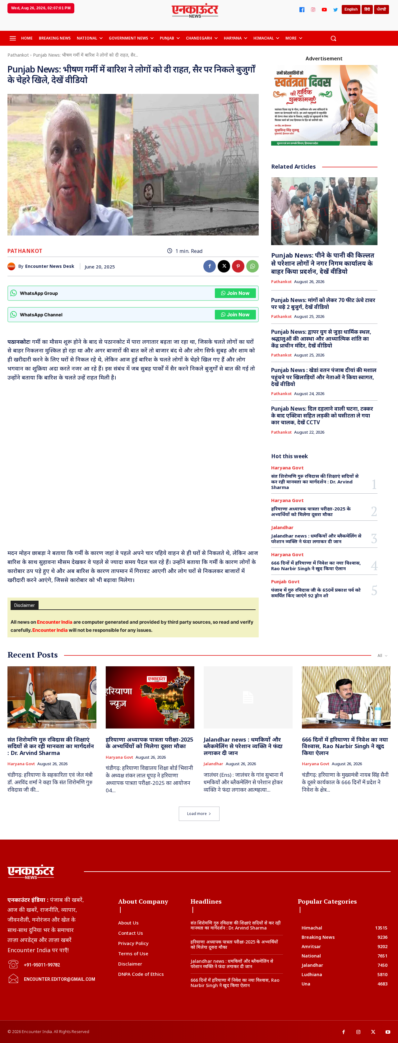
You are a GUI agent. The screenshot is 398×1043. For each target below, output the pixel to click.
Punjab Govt (285, 581)
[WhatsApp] (252, 266)
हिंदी (367, 9)
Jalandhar (282, 527)
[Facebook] (302, 9)
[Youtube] (388, 1032)
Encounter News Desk (49, 266)
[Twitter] (335, 9)
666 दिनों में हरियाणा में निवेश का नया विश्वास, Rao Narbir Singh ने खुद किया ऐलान (316, 565)
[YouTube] (324, 9)
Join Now (238, 293)
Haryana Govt (287, 467)
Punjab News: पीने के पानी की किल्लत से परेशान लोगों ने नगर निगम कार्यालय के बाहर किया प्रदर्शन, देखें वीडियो (322, 263)
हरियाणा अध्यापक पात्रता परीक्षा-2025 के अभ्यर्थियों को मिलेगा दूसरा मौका (311, 511)
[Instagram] (313, 9)
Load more (197, 813)
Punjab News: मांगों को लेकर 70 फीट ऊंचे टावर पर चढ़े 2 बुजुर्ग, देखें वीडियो (323, 303)
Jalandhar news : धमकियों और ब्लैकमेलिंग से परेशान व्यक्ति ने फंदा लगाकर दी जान (316, 538)
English (351, 9)
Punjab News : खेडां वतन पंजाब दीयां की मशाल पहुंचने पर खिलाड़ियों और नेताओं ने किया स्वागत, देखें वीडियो (324, 376)
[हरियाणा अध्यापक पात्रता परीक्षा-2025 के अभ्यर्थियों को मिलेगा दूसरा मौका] (150, 697)
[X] (224, 266)
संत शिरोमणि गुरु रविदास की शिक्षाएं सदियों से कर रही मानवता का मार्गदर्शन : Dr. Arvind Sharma (315, 481)
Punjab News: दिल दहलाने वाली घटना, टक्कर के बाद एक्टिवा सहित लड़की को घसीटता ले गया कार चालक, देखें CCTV (322, 415)
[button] (333, 38)
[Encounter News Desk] (12, 266)
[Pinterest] (238, 266)
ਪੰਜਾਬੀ (381, 9)
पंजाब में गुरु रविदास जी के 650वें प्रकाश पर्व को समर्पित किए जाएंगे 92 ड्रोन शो (316, 592)
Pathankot (18, 55)
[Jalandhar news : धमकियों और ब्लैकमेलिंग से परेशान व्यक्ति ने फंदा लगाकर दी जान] (248, 697)
